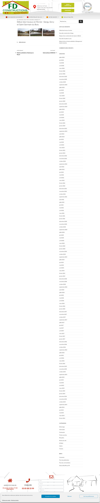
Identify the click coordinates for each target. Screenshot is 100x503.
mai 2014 (61, 412)
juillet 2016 (61, 352)
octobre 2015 (62, 371)
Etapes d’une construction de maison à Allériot (70, 35)
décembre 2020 (63, 221)
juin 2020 (61, 235)
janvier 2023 (62, 153)
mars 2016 (61, 360)
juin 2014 (61, 410)
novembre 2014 (63, 399)
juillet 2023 (61, 136)
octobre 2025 (62, 82)
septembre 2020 (63, 229)
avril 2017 (61, 330)
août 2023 (61, 134)
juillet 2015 (61, 377)
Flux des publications (64, 460)
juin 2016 (61, 355)
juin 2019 (61, 262)
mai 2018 (61, 298)
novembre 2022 (63, 158)
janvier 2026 (62, 73)
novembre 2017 (63, 314)
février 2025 (62, 98)
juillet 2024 (61, 109)
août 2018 (61, 289)
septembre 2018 (63, 287)
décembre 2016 (63, 341)
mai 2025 (61, 93)
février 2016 (62, 363)
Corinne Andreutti (34, 19)
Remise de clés (62, 440)
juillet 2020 (62, 232)
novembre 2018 (63, 281)
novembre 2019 (63, 251)
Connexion (61, 457)
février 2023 (62, 150)
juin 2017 (61, 325)
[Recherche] (81, 21)
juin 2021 (61, 205)
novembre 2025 (63, 79)
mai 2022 (61, 175)
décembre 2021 (63, 188)
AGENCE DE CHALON (10, 485)
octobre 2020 (62, 227)
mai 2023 (61, 142)
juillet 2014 (61, 407)
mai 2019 (61, 265)
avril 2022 (61, 177)
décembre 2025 (63, 76)
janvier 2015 (62, 393)
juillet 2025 (61, 87)
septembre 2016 (63, 349)
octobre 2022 (62, 161)
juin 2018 (61, 295)
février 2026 (62, 71)
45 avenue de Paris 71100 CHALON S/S (10, 488)
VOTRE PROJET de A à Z (35, 17)
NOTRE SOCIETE (53, 17)
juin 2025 (61, 90)
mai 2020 (61, 237)
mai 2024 (61, 114)
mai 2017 (61, 328)
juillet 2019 (61, 259)
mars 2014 (61, 415)
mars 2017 (61, 333)
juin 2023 (61, 139)
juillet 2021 (61, 202)
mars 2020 (62, 243)
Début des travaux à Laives (65, 30)
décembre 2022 (63, 155)
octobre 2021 (62, 194)
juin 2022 (61, 172)
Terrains (61, 448)
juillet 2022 (61, 169)
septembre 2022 (63, 164)
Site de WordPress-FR (64, 465)
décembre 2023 (63, 128)
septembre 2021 (63, 196)
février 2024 (62, 123)
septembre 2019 (63, 257)
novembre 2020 (63, 224)
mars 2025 (61, 95)
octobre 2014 (62, 401)
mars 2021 (61, 213)
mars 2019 (61, 270)
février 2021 (62, 216)
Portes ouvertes (63, 435)
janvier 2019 (62, 276)
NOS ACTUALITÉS (68, 17)
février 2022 (62, 183)
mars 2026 (61, 68)
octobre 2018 (62, 284)
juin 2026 (61, 60)
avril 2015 (61, 385)
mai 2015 (61, 382)
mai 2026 (61, 62)
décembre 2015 (63, 366)
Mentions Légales (15, 500)
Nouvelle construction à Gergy (66, 33)
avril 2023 (61, 144)
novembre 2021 (63, 191)
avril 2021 (61, 210)
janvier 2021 (62, 218)
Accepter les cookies (50, 496)
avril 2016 (61, 358)
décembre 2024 (63, 103)
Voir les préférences (88, 496)
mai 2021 (61, 207)
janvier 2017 (62, 339)
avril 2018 (61, 300)
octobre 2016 (62, 347)
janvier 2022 (62, 186)
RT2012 (61, 443)
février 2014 (62, 418)
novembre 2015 (63, 369)
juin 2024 (61, 112)
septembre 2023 (63, 131)
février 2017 (62, 336)
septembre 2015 (63, 374)
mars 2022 (61, 180)
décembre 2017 (63, 311)
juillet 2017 (61, 322)
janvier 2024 (62, 125)
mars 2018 (61, 303)
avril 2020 (61, 240)
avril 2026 (61, 65)
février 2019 (62, 273)
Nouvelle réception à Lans (65, 38)
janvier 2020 (62, 248)
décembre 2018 (63, 278)
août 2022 (61, 166)
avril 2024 (61, 117)
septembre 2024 (63, 106)
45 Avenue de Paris (42, 6)
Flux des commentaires (64, 462)
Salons (60, 446)
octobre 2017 (62, 317)
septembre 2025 (63, 84)
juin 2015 (61, 380)
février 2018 (62, 306)
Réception (61, 437)
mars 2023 (61, 147)
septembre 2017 (63, 319)
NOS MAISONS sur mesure (15, 17)
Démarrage (22, 42)
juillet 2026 (61, 57)
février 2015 (62, 391)
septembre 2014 (63, 404)
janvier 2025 (62, 101)
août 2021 (61, 199)
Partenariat (62, 432)
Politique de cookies (6, 500)
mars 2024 (61, 120)
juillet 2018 (61, 292)
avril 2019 (61, 267)
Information (62, 429)
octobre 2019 (62, 254)
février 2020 (62, 246)
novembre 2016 (63, 344)
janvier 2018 (62, 308)
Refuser (70, 496)
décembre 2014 (63, 396)
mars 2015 (61, 388)
